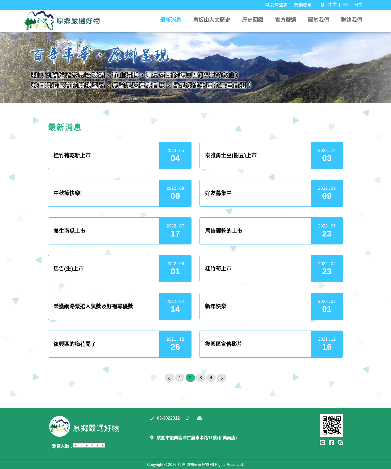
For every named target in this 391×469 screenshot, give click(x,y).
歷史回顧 (252, 20)
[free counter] (89, 446)
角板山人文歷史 (211, 20)
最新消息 (170, 20)
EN (345, 5)
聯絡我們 (351, 20)
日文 (358, 5)
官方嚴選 (285, 20)
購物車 (305, 5)
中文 (332, 5)
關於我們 (318, 20)
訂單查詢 (279, 5)
